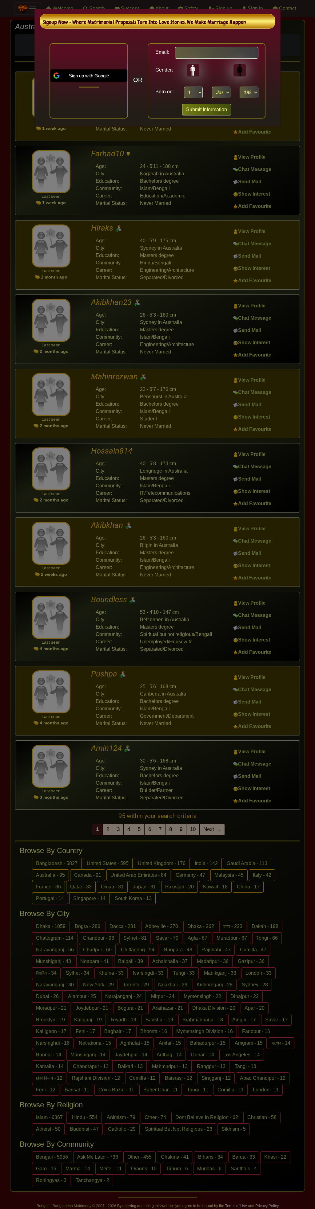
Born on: (164, 91)
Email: (162, 52)
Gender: (162, 69)
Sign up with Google (89, 75)
